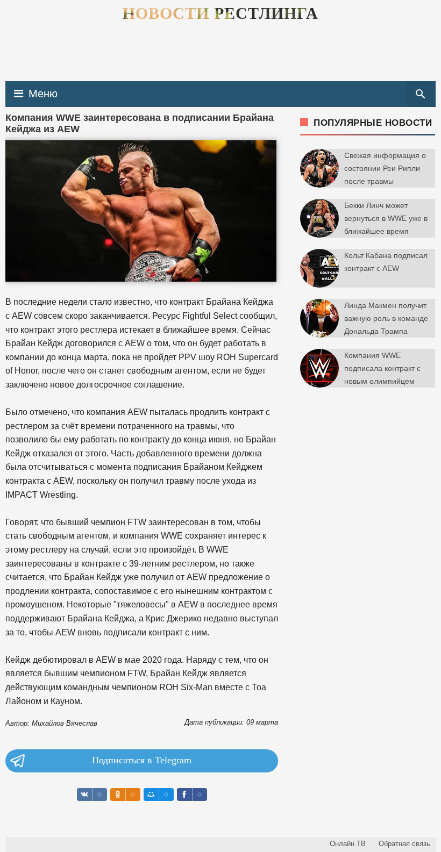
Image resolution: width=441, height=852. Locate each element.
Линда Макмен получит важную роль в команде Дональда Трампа (386, 318)
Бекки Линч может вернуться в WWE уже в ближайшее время (386, 218)
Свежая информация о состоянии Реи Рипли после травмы (385, 168)
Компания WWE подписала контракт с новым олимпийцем (382, 368)
